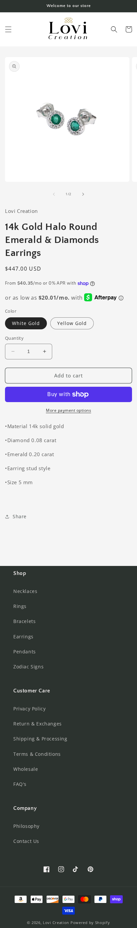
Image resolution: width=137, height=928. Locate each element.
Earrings (23, 636)
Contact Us (26, 841)
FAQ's (20, 784)
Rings (20, 606)
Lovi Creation (56, 922)
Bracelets (24, 621)
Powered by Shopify (90, 922)
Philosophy (26, 826)
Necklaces (25, 591)
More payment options (68, 410)
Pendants (24, 651)
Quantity (14, 338)
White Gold (26, 323)
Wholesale (25, 769)
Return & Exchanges (37, 723)
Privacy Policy (29, 708)
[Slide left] (54, 194)
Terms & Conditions (37, 754)
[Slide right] (83, 194)
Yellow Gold (72, 323)
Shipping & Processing (40, 738)
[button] (8, 29)
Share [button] (20, 516)
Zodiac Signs (28, 666)
